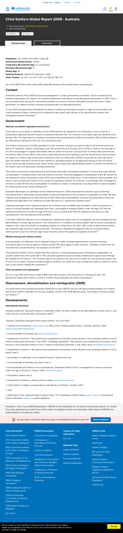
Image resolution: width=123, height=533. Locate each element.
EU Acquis (10, 513)
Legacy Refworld (71, 449)
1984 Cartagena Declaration (13, 482)
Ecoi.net (67, 438)
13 (54, 313)
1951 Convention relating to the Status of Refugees (17, 441)
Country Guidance (43, 450)
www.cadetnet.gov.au (64, 380)
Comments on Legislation (46, 435)
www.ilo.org (28, 398)
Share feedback (101, 419)
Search (105, 10)
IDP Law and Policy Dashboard (101, 453)
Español (67, 2)
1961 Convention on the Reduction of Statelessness (18, 459)
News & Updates (71, 454)
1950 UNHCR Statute (16, 435)
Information (47, 43)
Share (27, 33)
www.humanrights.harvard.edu (20, 328)
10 (48, 264)
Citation (12, 33)
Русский (77, 2)
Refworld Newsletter (72, 462)
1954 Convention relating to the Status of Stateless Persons (17, 450)
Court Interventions (43, 454)
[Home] (18, 9)
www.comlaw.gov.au (48, 333)
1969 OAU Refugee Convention (15, 474)
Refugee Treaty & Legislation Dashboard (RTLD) (102, 469)
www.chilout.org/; (40, 325)
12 (18, 294)
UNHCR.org (97, 484)
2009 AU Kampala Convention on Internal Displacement (16, 498)
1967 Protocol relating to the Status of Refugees (17, 467)
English (58, 2)
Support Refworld (110, 10)
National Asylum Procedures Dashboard (103, 461)
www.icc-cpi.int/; (93, 395)
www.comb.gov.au (54, 370)
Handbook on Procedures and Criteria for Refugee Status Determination (46, 462)
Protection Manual (71, 458)
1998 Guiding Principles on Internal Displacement (18, 489)
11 (92, 277)
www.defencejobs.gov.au (103, 344)
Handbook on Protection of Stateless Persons (45, 471)
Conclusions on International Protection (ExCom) (45, 442)
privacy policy (38, 527)
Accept (114, 526)
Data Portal (97, 442)
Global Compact (99, 447)
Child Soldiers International (36, 26)
